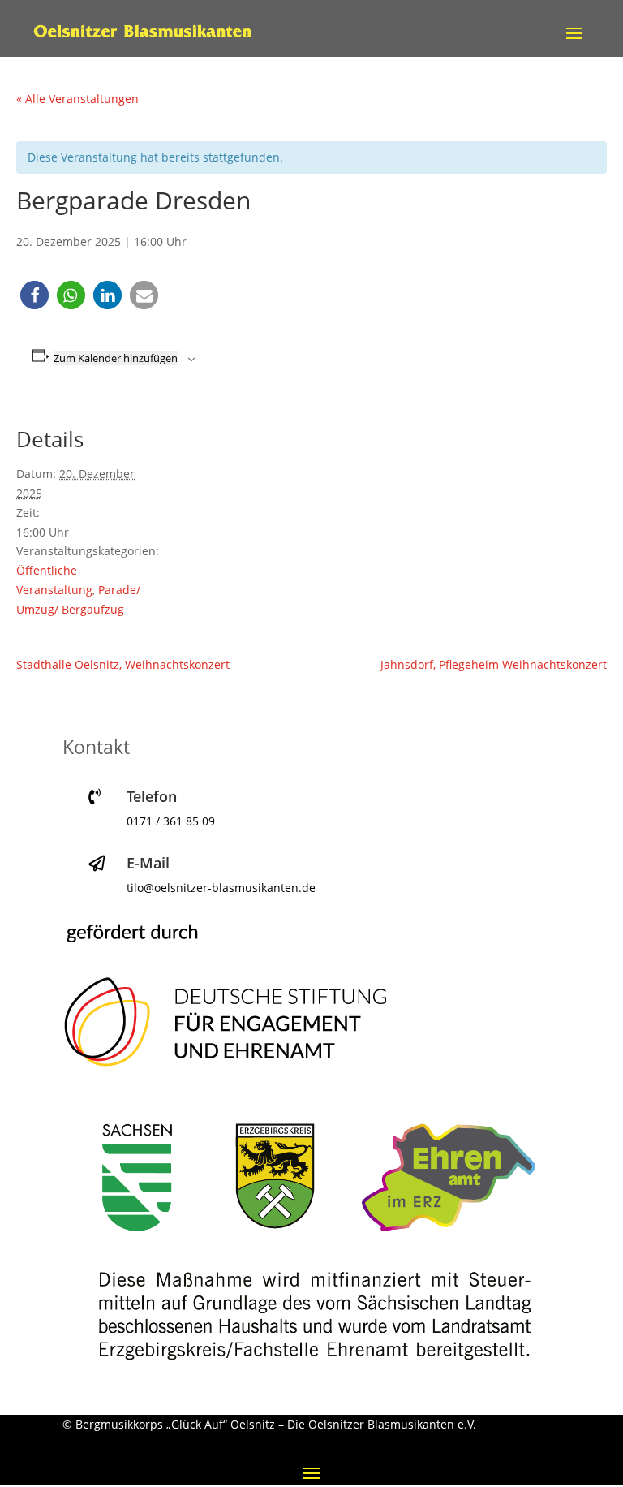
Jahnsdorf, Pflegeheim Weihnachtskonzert (493, 664)
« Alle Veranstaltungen (77, 98)
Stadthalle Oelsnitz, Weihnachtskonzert (123, 664)
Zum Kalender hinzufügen (116, 358)
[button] (34, 295)
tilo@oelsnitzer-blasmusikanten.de (221, 887)
